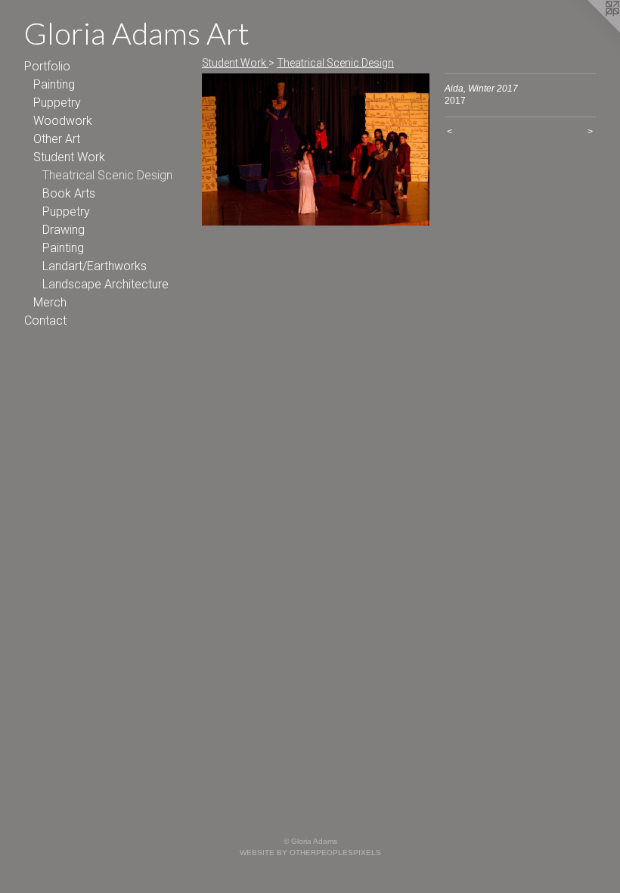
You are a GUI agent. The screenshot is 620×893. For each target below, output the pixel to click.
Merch (50, 302)
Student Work (69, 157)
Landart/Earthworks (94, 266)
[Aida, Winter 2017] (315, 149)
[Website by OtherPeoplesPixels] (590, 30)
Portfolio (47, 66)
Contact (45, 320)
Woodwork (62, 121)
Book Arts (68, 193)
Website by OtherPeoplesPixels (310, 852)
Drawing (63, 229)
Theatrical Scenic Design (107, 175)
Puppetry (57, 102)
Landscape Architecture (105, 284)
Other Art (56, 139)
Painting (54, 84)
